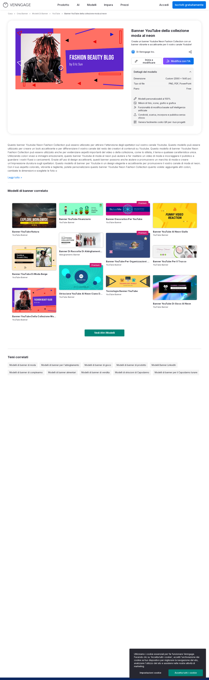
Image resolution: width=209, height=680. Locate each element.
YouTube (56, 13)
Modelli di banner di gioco (98, 365)
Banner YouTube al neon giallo (170, 231)
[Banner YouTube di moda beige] (34, 258)
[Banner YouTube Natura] (34, 215)
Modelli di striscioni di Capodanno (132, 372)
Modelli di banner (40, 13)
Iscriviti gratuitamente (189, 4)
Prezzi (125, 4)
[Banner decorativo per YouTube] (128, 209)
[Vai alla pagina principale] (17, 5)
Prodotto (63, 4)
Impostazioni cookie (150, 672)
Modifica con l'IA (180, 61)
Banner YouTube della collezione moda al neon (34, 316)
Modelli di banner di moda (22, 365)
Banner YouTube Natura (25, 231)
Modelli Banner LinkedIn (164, 365)
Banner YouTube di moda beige (30, 274)
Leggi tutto (15, 177)
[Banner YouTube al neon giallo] (175, 215)
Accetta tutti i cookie (186, 672)
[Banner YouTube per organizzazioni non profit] (128, 245)
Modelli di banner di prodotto (131, 365)
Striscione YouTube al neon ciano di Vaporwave (81, 293)
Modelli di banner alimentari (62, 372)
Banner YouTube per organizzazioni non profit (128, 261)
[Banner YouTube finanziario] (81, 209)
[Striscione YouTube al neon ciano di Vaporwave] (81, 277)
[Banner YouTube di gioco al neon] (175, 287)
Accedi (164, 4)
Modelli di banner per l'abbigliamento (60, 365)
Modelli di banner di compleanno (26, 372)
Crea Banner (22, 13)
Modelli (91, 4)
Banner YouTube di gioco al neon (172, 303)
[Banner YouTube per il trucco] (175, 252)
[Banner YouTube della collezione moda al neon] (34, 300)
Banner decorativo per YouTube (124, 219)
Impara (108, 4)
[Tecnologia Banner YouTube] (128, 281)
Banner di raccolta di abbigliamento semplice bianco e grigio (81, 251)
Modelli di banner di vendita (95, 372)
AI (78, 4)
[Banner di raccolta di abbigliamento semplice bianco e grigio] (81, 240)
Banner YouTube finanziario (75, 219)
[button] (146, 61)
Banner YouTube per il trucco (170, 261)
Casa (10, 13)
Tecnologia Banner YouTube (122, 291)
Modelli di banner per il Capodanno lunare (176, 372)
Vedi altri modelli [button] (104, 332)
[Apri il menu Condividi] (190, 51)
